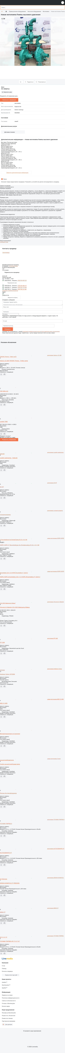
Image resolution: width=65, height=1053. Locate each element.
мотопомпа (18, 103)
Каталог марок (6, 1006)
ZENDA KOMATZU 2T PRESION (9, 883)
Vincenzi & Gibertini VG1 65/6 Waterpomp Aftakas (15, 607)
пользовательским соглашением (50, 331)
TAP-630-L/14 (4, 391)
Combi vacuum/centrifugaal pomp (10, 764)
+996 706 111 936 (21, 289)
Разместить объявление (9, 439)
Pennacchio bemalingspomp (8, 793)
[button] (62, 2)
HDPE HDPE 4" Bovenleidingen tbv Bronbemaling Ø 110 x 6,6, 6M (19, 545)
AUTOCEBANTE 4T (6, 853)
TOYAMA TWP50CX (6, 823)
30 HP (2, 487)
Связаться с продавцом (9, 99)
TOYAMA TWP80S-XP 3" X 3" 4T (10, 941)
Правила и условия (7, 995)
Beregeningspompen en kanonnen (10, 734)
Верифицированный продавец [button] (10, 264)
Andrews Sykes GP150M (7, 674)
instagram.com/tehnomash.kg (10, 290)
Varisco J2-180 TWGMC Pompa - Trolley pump (14, 361)
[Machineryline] (6, 11)
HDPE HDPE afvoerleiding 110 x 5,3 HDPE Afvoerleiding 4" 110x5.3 (20, 577)
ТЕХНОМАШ (5, 252)
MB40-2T (2, 912)
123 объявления (13, 266)
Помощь (4, 968)
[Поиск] (62, 7)
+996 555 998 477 (22, 285)
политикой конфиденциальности (31, 331)
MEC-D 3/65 (3, 703)
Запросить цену (8, 92)
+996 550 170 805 (22, 287)
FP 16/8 (2, 642)
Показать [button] (14, 280)
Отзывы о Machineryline (8, 1003)
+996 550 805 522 (22, 280)
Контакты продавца (7, 971)
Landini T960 (4, 421)
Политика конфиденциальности (10, 998)
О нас (3, 965)
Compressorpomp (5, 514)
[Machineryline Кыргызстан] (11, 2)
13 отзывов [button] (5, 270)
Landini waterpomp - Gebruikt (8, 458)
